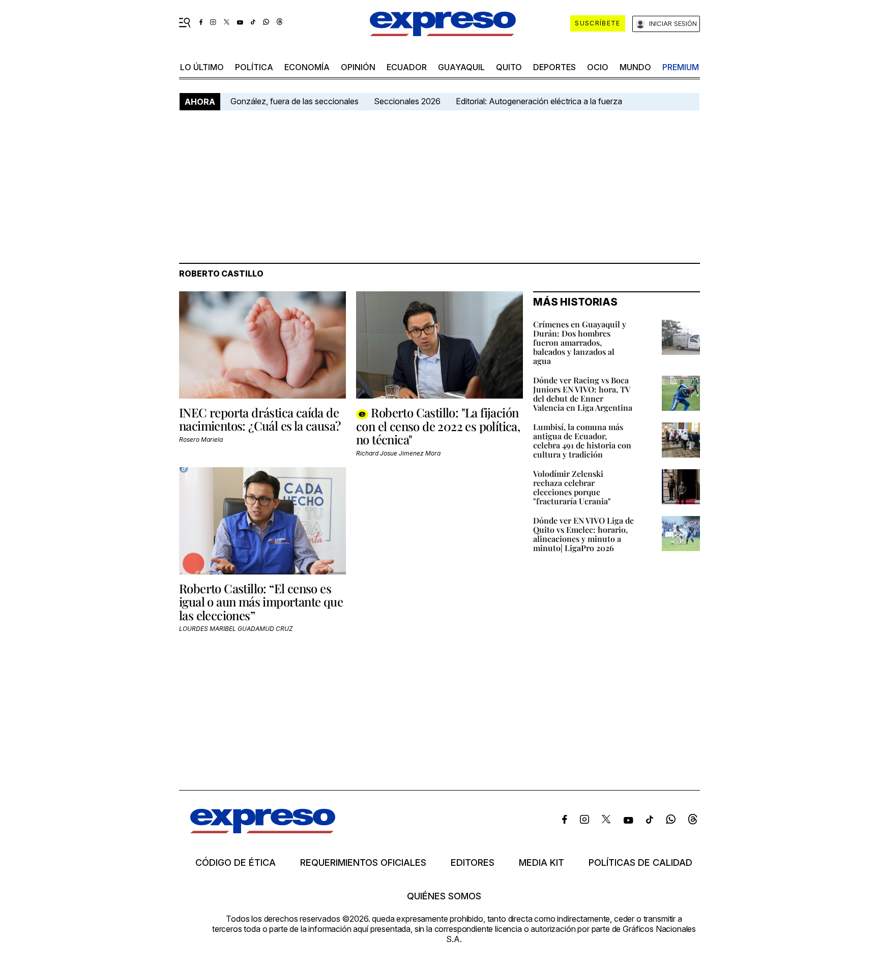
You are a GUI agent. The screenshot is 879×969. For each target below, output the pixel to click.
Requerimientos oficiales (363, 862)
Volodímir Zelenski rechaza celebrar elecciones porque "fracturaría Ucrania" (572, 487)
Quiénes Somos (444, 896)
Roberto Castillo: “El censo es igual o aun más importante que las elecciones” (261, 601)
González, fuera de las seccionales (294, 101)
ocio (597, 67)
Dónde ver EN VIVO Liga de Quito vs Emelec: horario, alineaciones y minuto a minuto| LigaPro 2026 (583, 534)
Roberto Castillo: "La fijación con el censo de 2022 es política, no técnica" (438, 425)
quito (509, 67)
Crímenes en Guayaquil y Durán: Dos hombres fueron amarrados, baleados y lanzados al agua (579, 342)
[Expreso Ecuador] (262, 830)
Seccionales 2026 (407, 101)
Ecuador (407, 67)
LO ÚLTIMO (202, 67)
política (254, 67)
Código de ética (235, 862)
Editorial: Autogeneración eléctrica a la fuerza (539, 101)
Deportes (554, 67)
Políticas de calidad (640, 862)
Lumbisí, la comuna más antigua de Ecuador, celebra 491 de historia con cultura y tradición (582, 440)
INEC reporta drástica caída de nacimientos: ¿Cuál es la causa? (259, 419)
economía (307, 67)
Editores (472, 862)
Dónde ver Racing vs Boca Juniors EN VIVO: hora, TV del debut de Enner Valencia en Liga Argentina (582, 394)
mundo (635, 67)
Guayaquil (461, 67)
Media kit (541, 862)
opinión (358, 67)
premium (680, 67)
